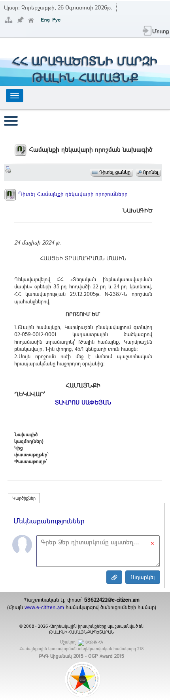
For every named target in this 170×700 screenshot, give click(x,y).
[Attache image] (114, 577)
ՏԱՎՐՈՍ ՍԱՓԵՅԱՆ (83, 402)
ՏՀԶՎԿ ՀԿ (94, 642)
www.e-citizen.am (44, 607)
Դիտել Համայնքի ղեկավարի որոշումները (72, 194)
